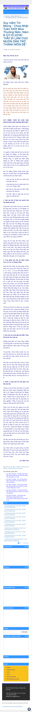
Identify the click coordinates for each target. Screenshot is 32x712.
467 (24, 543)
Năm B (8, 466)
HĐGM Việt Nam (11, 669)
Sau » (27, 543)
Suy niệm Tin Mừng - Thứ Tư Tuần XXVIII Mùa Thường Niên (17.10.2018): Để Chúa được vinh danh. (16, 481)
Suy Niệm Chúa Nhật (22, 17)
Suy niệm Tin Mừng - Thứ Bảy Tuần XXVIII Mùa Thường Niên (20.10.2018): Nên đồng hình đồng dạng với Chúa (17, 475)
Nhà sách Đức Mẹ (11, 676)
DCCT (8, 674)
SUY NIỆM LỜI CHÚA (11, 17)
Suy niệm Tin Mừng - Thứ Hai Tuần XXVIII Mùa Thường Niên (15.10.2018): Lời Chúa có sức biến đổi (17, 491)
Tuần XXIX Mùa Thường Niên (15, 468)
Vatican (8, 667)
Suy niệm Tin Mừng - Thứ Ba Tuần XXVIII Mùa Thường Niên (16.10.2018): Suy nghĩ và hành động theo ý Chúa (16, 486)
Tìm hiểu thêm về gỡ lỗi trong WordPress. (12, 706)
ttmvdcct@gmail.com (14, 696)
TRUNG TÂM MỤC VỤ (16, 16)
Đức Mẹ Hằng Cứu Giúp (13, 679)
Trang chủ (6, 16)
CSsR (8, 672)
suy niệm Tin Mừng (15, 466)
